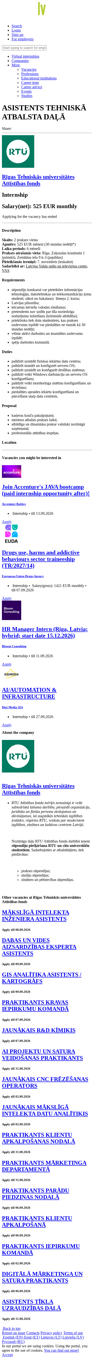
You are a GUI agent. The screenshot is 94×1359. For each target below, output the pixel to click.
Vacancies (28, 69)
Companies (20, 61)
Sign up (17, 35)
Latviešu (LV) (73, 1337)
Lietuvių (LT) (51, 1337)
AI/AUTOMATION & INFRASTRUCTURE (29, 693)
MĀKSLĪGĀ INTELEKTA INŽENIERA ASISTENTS (35, 915)
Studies (26, 96)
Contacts (33, 1333)
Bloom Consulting (14, 646)
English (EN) (13, 1337)
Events (26, 91)
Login (16, 30)
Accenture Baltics (14, 504)
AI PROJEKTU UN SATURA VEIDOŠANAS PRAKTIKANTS (42, 1054)
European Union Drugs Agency (23, 576)
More (16, 65)
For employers (23, 39)
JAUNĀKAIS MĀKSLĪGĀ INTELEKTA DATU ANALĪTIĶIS (45, 1110)
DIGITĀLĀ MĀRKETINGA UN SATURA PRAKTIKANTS (42, 1277)
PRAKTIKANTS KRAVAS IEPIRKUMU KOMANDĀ (35, 1005)
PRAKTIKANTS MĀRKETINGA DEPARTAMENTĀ (44, 1166)
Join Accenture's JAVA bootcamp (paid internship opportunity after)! (46, 490)
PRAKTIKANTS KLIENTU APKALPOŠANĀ (37, 1221)
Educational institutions (39, 78)
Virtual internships (25, 56)
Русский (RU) (13, 1342)
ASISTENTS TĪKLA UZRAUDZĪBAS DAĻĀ (31, 1304)
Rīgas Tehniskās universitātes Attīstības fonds (38, 180)
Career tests (30, 82)
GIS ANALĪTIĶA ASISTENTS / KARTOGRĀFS (41, 977)
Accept (7, 1355)
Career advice (31, 87)
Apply (7, 522)
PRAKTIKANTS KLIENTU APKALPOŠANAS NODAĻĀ (38, 1138)
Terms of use (73, 1333)
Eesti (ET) (32, 1337)
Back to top (11, 1328)
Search (17, 26)
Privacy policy (51, 1333)
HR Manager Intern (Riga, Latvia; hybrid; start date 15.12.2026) (45, 632)
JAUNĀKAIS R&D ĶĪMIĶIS (38, 1030)
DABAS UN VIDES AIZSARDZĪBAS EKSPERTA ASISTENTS (39, 947)
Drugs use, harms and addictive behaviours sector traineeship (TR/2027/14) (41, 559)
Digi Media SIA (12, 707)
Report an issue (13, 1333)
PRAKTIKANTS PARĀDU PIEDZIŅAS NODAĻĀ (35, 1193)
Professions (30, 74)
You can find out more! (61, 1350)
